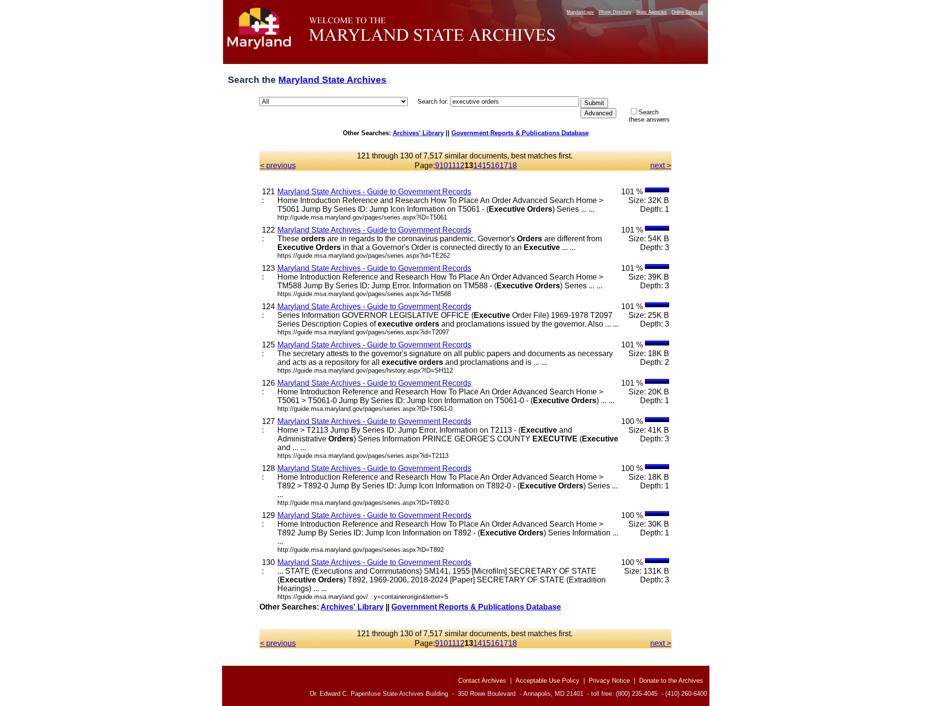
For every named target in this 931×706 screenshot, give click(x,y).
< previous (278, 165)
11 (452, 165)
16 (495, 165)
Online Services (687, 12)
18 (512, 165)
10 (443, 165)
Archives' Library (418, 133)
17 (503, 165)
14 (477, 165)
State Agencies (651, 12)
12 (460, 165)
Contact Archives (482, 680)
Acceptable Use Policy (547, 680)
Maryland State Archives (332, 80)
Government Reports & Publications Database (520, 133)
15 (486, 165)
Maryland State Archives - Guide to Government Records (374, 192)
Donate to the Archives (671, 680)
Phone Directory (615, 12)
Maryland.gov (580, 12)
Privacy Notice (609, 680)
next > (660, 165)
